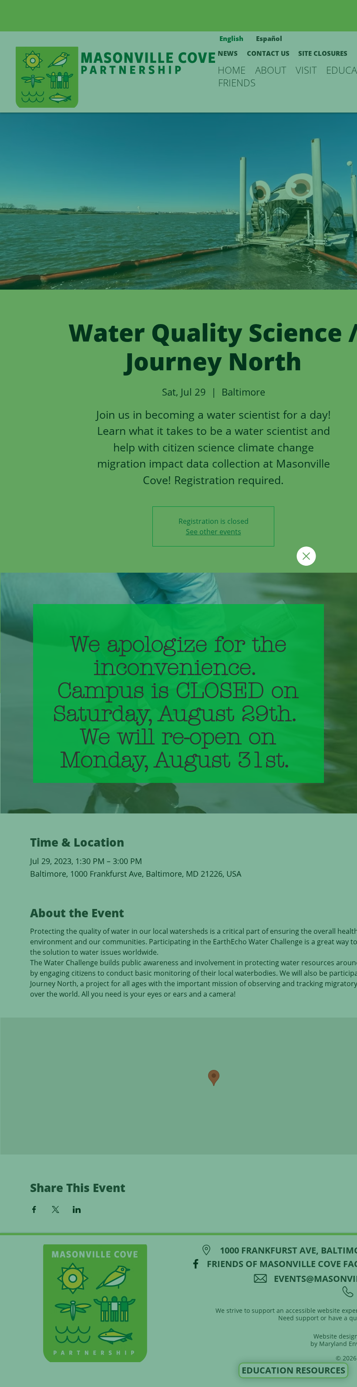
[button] (306, 556)
